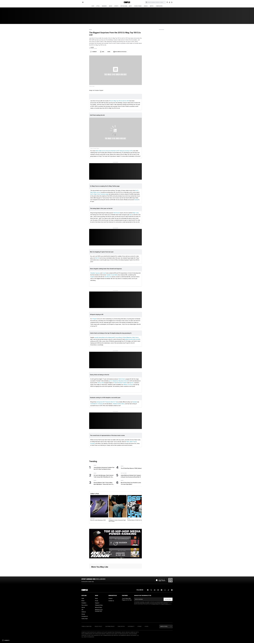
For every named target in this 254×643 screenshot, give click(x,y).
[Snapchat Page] (165, 590)
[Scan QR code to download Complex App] (170, 580)
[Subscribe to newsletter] (168, 599)
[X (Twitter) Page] (151, 590)
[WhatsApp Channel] (154, 590)
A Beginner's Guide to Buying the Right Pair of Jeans (117, 521)
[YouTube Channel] (161, 590)
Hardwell (136, 199)
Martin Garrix (122, 379)
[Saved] (167, 2)
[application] (115, 543)
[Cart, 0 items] (172, 2)
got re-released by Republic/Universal (118, 380)
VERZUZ (146, 6)
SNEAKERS (104, 6)
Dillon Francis (133, 441)
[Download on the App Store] (160, 580)
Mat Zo (97, 258)
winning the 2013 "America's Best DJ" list (106, 402)
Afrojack (94, 318)
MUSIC (110, 6)
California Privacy (110, 626)
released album (118, 403)
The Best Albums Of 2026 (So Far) (134, 520)
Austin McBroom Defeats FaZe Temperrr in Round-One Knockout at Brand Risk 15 (131, 476)
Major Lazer (136, 212)
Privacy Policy (155, 604)
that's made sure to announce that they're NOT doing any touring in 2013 (114, 150)
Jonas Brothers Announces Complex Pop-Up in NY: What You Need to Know (104, 468)
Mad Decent (116, 212)
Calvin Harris (135, 337)
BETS (130, 6)
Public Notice (121, 626)
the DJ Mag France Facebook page (99, 194)
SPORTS (116, 6)
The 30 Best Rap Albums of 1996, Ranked (131, 468)
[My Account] (169, 2)
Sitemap (139, 626)
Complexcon (84, 616)
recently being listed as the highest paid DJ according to (112, 337)
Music (90, 29)
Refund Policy (98, 607)
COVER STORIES (137, 6)
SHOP (93, 6)
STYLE (97, 6)
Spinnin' (131, 382)
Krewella (92, 443)
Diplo (130, 214)
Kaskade (134, 402)
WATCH (151, 6)
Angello (92, 276)
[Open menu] (82, 2)
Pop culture (84, 605)
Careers (110, 598)
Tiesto (115, 382)
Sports (83, 607)
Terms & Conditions (86, 626)
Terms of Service (165, 604)
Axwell (104, 273)
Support (97, 603)
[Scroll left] (90, 506)
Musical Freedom (122, 382)
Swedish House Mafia (111, 274)
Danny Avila (101, 382)
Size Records (108, 276)
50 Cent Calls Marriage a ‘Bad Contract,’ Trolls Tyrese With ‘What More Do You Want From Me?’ (104, 476)
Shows (83, 614)
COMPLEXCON (159, 6)
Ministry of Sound (128, 384)
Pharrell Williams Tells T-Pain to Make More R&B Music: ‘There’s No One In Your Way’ (104, 483)
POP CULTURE (124, 6)
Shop (96, 598)
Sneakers (92, 518)
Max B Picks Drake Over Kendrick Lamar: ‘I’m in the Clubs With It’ (131, 483)
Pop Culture (123, 473)
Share (108, 51)
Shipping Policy (99, 605)
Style (110, 518)
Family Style (84, 618)
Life (82, 609)
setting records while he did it (132, 339)
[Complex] (127, 2)
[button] (166, 626)
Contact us (111, 600)
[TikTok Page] (168, 590)
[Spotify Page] (172, 590)
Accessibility (131, 626)
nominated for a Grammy (96, 403)
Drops (96, 600)
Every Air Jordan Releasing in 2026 (98, 520)
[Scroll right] (141, 506)
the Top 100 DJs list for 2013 (119, 100)
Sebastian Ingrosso (95, 273)
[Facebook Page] (147, 590)
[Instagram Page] (158, 590)
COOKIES (146, 626)
